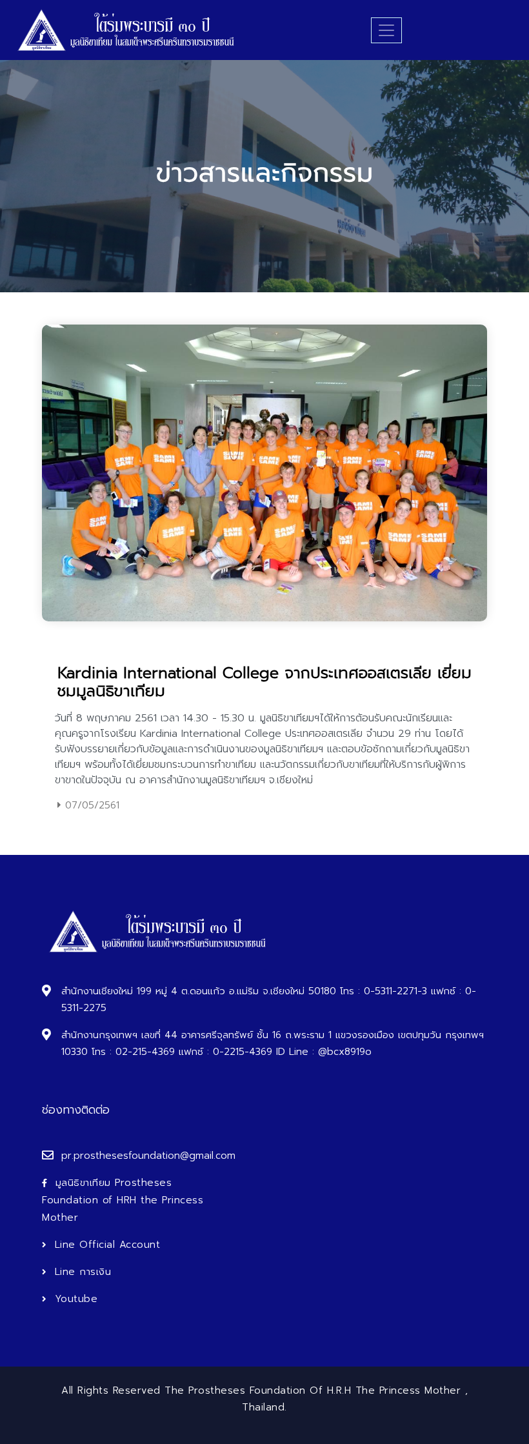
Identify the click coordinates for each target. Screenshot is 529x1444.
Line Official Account (107, 1245)
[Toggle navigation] (386, 30)
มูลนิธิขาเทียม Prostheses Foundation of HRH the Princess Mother (122, 1200)
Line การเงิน (83, 1272)
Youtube (76, 1299)
